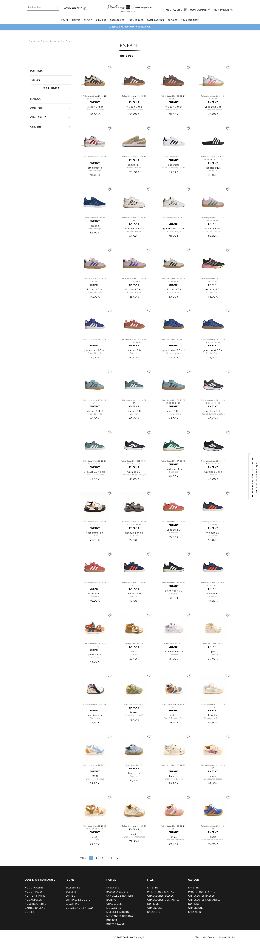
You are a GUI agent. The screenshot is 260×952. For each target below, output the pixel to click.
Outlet (29, 912)
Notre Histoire (35, 895)
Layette (152, 887)
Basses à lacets (117, 891)
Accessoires (117, 20)
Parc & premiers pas (160, 891)
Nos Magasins (34, 887)
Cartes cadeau (35, 907)
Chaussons (114, 903)
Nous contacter (227, 937)
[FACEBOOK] (6, 937)
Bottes (70, 895)
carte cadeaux (155, 20)
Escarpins (72, 903)
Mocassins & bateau (79, 907)
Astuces (172, 20)
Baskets (71, 891)
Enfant (88, 20)
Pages (83, 858)
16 (112, 858)
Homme (76, 20)
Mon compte (209, 937)
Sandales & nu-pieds (119, 895)
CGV (197, 937)
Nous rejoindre (190, 20)
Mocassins (113, 907)
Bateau (111, 899)
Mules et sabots (117, 912)
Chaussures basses (160, 895)
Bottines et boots (78, 899)
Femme (64, 20)
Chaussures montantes (163, 899)
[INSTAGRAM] (12, 937)
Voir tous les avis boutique (256, 477)
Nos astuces (33, 899)
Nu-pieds (153, 903)
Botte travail (115, 924)
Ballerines (73, 887)
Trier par (126, 56)
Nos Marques (135, 20)
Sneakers (101, 20)
